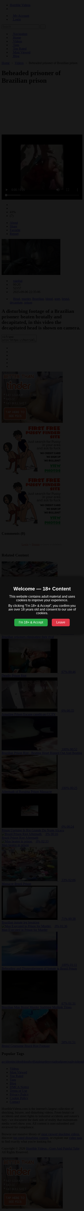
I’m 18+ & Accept (31, 622)
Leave (60, 622)
